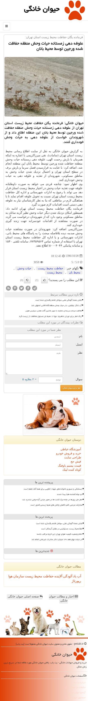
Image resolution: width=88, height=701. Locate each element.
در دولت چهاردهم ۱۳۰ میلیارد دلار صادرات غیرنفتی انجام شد (57, 539)
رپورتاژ (76, 581)
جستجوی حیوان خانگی (76, 697)
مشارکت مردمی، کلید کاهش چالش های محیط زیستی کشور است (56, 505)
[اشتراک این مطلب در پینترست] (15, 287)
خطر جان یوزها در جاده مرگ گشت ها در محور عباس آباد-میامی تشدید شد (52, 500)
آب (78, 576)
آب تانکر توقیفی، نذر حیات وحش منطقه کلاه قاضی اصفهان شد (56, 305)
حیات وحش (24, 268)
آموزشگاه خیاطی (70, 449)
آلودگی (67, 576)
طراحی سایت (72, 457)
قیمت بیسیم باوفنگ (69, 465)
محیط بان (74, 272)
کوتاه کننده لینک (71, 469)
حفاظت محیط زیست (50, 268)
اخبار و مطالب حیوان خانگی (62, 598)
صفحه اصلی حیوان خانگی (24, 596)
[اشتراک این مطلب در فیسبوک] (28, 287)
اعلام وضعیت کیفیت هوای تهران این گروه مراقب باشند (59, 534)
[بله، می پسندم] (44, 280)
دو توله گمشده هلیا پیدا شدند (69, 494)
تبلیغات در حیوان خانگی (75, 687)
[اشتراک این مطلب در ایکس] (21, 287)
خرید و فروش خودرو (68, 453)
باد (74, 576)
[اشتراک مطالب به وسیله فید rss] (8, 287)
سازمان (18, 576)
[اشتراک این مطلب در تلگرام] (34, 287)
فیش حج (76, 461)
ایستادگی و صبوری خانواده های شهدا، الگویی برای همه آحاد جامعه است (53, 489)
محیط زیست (54, 272)
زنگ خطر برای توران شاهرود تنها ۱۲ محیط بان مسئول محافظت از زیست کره (50, 316)
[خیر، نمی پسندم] (27, 280)
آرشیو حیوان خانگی (77, 692)
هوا (10, 576)
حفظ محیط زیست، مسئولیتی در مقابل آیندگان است (61, 529)
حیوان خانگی (42, 8)
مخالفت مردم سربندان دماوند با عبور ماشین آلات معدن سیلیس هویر (53, 311)
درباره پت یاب (79, 682)
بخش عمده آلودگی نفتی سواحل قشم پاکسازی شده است (58, 300)
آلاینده (58, 576)
